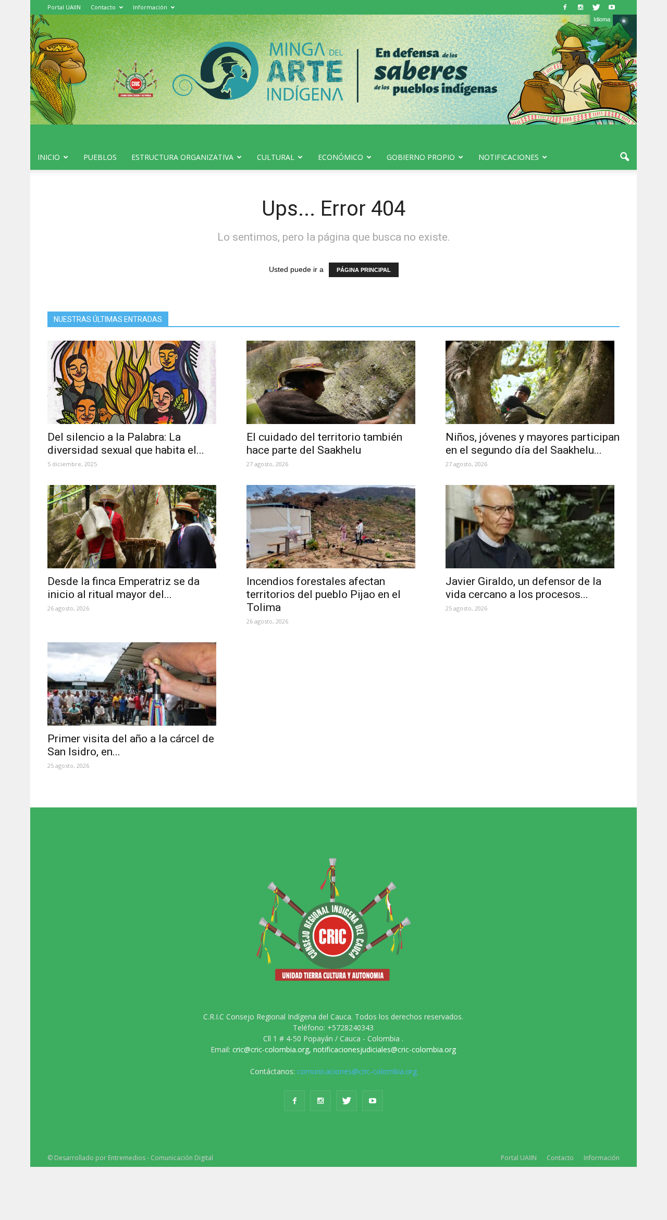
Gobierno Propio (421, 157)
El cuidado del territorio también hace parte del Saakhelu (324, 443)
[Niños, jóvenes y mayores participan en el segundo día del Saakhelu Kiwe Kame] (533, 382)
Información (150, 7)
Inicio (49, 157)
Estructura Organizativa (182, 157)
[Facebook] (565, 7)
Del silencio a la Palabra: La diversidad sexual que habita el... (125, 443)
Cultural (275, 157)
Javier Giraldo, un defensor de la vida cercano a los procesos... (523, 588)
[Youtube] (612, 7)
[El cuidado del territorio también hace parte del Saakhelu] (333, 382)
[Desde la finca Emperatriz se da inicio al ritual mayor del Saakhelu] (134, 526)
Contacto (103, 7)
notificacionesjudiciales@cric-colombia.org (384, 1049)
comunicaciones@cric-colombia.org (357, 1071)
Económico (340, 157)
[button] (624, 157)
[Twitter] (596, 7)
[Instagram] (580, 7)
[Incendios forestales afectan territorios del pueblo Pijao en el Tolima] (333, 526)
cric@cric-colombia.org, (271, 1049)
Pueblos (100, 157)
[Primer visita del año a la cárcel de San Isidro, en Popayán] (134, 684)
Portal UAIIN (64, 7)
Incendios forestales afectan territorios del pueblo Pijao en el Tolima (323, 594)
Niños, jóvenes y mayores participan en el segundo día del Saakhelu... (533, 443)
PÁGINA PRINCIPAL (364, 270)
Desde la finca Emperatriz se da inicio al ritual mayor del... (123, 588)
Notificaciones (508, 157)
